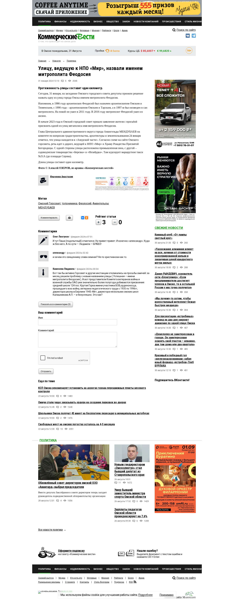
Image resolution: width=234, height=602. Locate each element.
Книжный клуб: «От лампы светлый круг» (171, 236)
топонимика (69, 203)
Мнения (96, 30)
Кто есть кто (71, 30)
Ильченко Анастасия (61, 176)
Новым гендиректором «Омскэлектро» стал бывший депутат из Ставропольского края (129, 469)
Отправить (46, 371)
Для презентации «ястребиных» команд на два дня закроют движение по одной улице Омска (175, 320)
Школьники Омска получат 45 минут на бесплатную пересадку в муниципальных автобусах (93, 413)
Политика (48, 440)
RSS (131, 582)
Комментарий (46, 330)
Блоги (116, 30)
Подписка (119, 582)
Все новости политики (50, 529)
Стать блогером (101, 582)
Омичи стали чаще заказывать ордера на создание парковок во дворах (82, 402)
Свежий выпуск (46, 30)
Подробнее (145, 595)
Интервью (84, 30)
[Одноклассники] (86, 217)
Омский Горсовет (49, 203)
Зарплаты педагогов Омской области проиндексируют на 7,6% (130, 513)
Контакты (84, 582)
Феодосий (84, 203)
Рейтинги (106, 30)
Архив (125, 30)
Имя (40, 317)
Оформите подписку (71, 550)
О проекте (70, 582)
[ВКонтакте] (82, 217)
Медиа (59, 30)
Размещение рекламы (49, 582)
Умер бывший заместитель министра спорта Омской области (130, 493)
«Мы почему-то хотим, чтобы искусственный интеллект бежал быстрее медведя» (175, 302)
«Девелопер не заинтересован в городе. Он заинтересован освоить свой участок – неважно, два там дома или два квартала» (175, 339)
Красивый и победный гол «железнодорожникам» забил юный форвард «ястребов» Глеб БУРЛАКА (174, 360)
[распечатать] (69, 220)
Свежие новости (169, 228)
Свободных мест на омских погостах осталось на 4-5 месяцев (76, 424)
